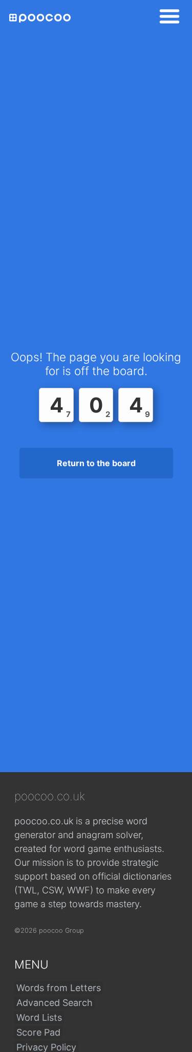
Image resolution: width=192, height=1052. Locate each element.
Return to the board (96, 463)
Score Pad (38, 1032)
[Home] (40, 18)
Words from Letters (58, 987)
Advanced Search (54, 1002)
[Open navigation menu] (166, 18)
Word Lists (39, 1017)
